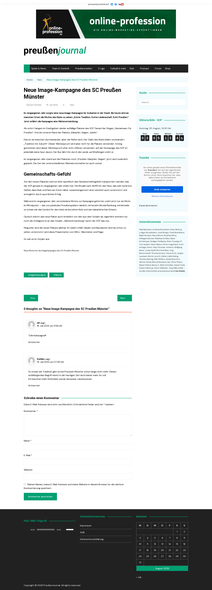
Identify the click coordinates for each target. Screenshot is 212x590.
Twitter (34, 286)
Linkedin (42, 286)
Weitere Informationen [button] (162, 196)
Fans (72, 105)
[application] (50, 529)
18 (148, 550)
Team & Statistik (60, 68)
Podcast (144, 68)
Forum (158, 68)
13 (162, 543)
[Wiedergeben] (27, 529)
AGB (82, 532)
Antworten (34, 342)
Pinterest (50, 286)
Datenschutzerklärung (92, 539)
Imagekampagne (37, 274)
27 (162, 556)
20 (162, 550)
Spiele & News (38, 68)
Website (28, 469)
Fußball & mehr (118, 68)
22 (177, 550)
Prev (33, 298)
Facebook (27, 286)
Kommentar (31, 411)
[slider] (70, 529)
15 (177, 543)
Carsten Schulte (33, 105)
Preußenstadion (83, 68)
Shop (167, 68)
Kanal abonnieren (148, 205)
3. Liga (101, 68)
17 (140, 550)
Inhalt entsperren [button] (162, 189)
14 (170, 543)
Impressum (85, 525)
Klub (132, 68)
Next (122, 298)
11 (147, 543)
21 (170, 550)
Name (27, 440)
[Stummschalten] (63, 529)
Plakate (58, 274)
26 (155, 556)
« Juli (138, 577)
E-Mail (28, 455)
